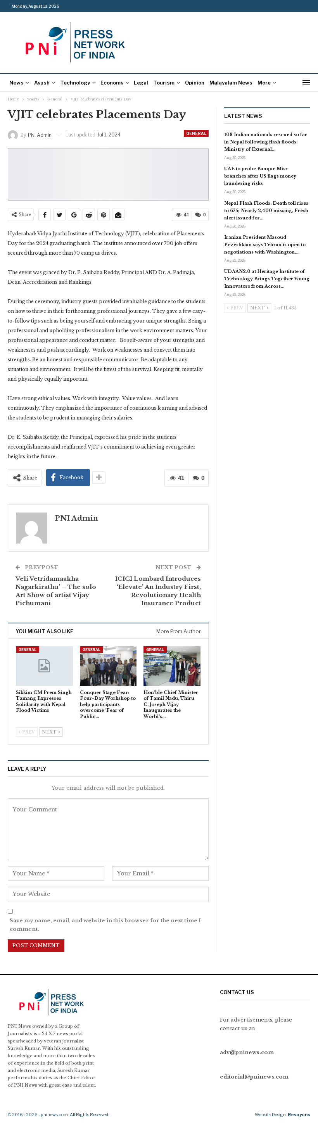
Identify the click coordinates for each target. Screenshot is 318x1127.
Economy (111, 82)
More (264, 82)
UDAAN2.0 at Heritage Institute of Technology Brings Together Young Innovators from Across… (266, 279)
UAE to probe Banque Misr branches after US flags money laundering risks (260, 176)
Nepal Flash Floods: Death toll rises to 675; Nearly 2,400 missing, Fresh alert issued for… (266, 210)
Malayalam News (230, 82)
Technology (75, 82)
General (196, 133)
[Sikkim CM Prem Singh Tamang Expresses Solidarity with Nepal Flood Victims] (44, 666)
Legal (141, 82)
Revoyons (299, 1114)
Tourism (164, 82)
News (16, 82)
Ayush (42, 82)
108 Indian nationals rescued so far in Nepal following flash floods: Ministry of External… (265, 142)
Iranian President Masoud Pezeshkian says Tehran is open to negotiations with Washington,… (265, 245)
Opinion (194, 82)
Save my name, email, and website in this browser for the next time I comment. (105, 924)
